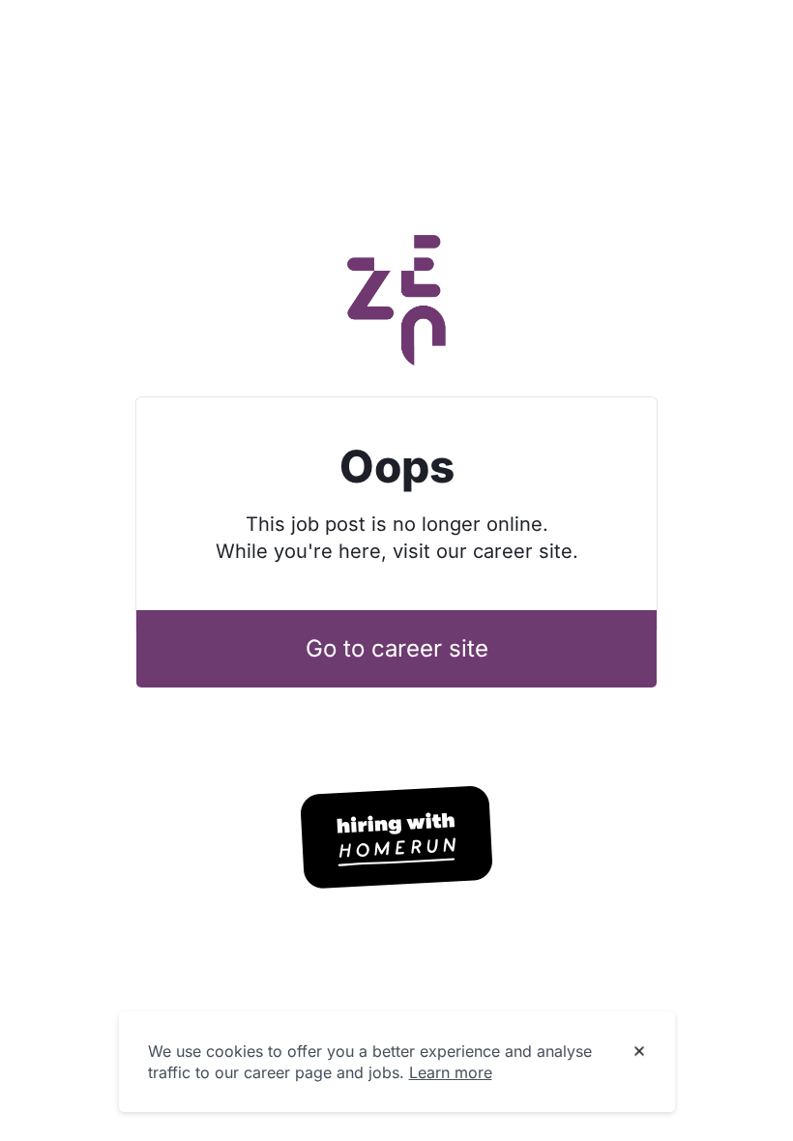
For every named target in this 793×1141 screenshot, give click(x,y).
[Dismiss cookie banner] (639, 1052)
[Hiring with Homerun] (396, 837)
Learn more (450, 1072)
